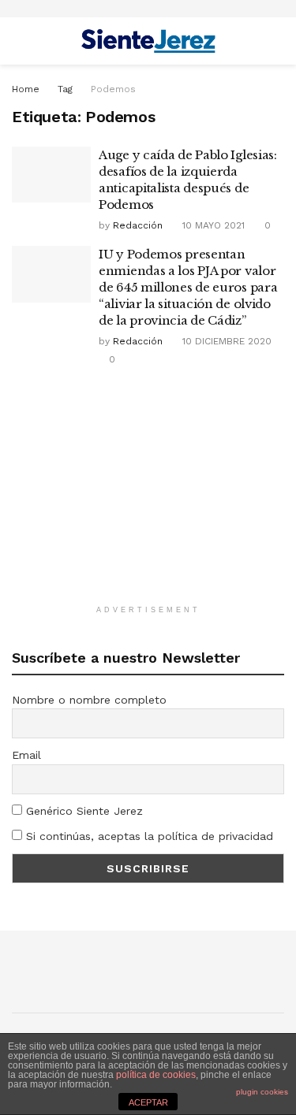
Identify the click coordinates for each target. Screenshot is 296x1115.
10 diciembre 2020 (225, 341)
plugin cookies (262, 1091)
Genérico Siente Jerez (82, 811)
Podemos (113, 89)
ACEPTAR (148, 1102)
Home (25, 89)
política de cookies (156, 1074)
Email (26, 755)
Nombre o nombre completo (89, 699)
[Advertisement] (148, 494)
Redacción (138, 225)
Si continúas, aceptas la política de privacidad (147, 836)
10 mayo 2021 (212, 225)
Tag (65, 89)
